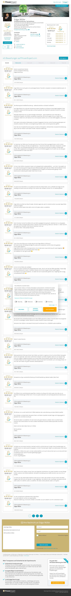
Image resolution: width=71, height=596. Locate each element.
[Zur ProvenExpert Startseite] (10, 2)
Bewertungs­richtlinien (47, 591)
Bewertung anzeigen (51, 46)
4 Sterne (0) (29, 63)
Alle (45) (7, 63)
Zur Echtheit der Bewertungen (7, 38)
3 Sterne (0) (40, 63)
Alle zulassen (50, 309)
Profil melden (26, 555)
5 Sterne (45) (18, 63)
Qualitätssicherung (55, 591)
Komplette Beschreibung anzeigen (21, 29)
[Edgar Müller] (7, 17)
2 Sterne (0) (52, 63)
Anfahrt (17, 41)
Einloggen (65, 2)
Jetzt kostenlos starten (57, 583)
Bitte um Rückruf (42, 535)
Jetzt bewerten (7, 42)
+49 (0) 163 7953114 (20, 44)
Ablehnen (21, 309)
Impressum (16, 298)
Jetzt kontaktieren (62, 6)
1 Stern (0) (64, 63)
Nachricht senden (44, 545)
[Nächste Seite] (41, 516)
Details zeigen (52, 305)
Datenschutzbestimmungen (26, 298)
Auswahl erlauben (35, 309)
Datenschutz (61, 591)
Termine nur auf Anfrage (35, 35)
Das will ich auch (57, 2)
